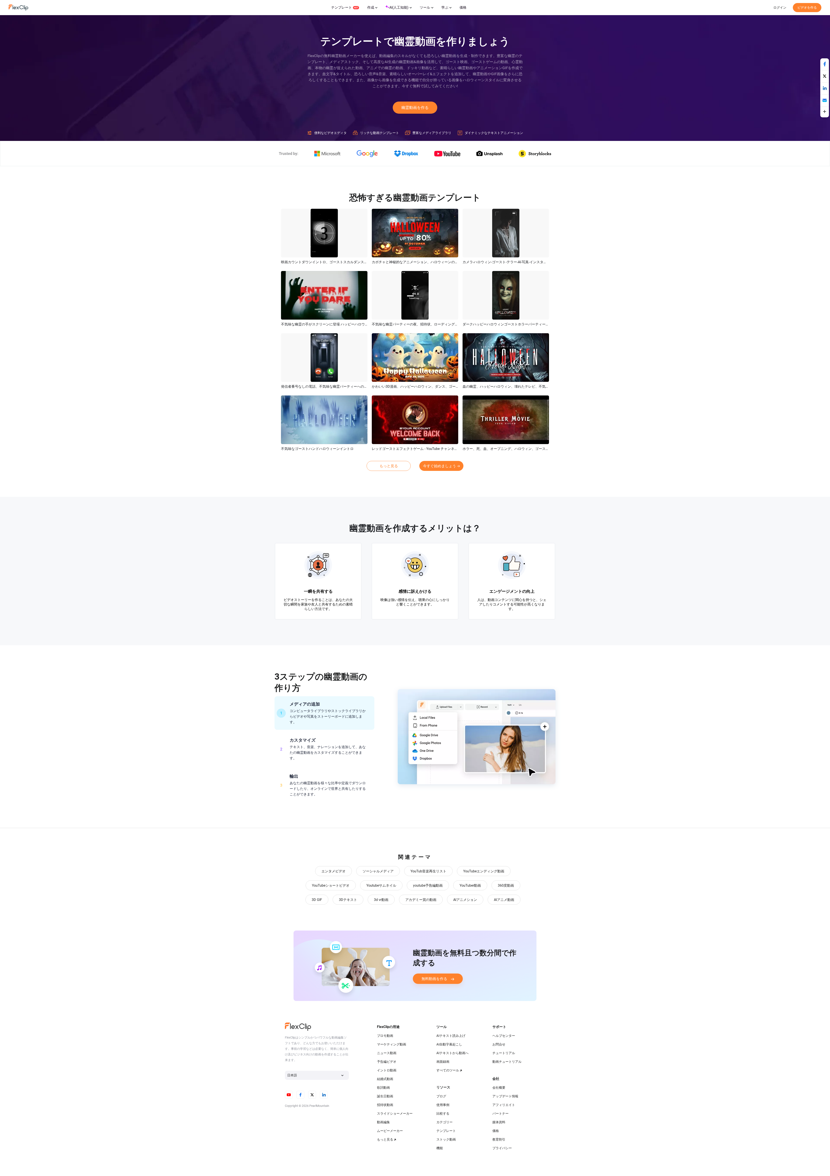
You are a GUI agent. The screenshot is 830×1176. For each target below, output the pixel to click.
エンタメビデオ (333, 871)
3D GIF (317, 900)
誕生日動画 (385, 1096)
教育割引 (498, 1139)
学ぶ (444, 7)
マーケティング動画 (391, 1044)
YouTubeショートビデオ (331, 885)
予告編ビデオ (386, 1062)
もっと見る (389, 466)
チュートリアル (503, 1053)
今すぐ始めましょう (439, 466)
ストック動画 (446, 1139)
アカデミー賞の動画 (420, 900)
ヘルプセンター (503, 1036)
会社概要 (498, 1088)
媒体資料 (498, 1122)
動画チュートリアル (507, 1062)
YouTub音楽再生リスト (428, 871)
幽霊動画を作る (415, 107)
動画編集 (383, 1122)
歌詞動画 (383, 1088)
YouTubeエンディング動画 (483, 871)
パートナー (500, 1113)
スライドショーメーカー (395, 1113)
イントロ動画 (386, 1070)
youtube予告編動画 (428, 885)
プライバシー (502, 1148)
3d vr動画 (381, 900)
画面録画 (442, 1062)
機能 (439, 1148)
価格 (463, 7)
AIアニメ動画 (504, 900)
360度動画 (506, 885)
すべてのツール (447, 1070)
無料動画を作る (434, 979)
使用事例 (442, 1105)
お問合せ (498, 1044)
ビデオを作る (807, 8)
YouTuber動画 (470, 885)
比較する (442, 1113)
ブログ (441, 1096)
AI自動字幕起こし (449, 1044)
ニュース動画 (386, 1053)
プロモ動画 (385, 1036)
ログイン (779, 8)
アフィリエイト (503, 1105)
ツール (425, 7)
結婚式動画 (385, 1079)
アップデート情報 (505, 1096)
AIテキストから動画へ (452, 1053)
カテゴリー (444, 1122)
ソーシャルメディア (378, 871)
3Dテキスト (348, 900)
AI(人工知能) (399, 7)
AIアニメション (465, 900)
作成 (370, 7)
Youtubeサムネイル (381, 885)
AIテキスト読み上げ (450, 1036)
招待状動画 (385, 1105)
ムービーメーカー (390, 1131)
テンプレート (341, 7)
